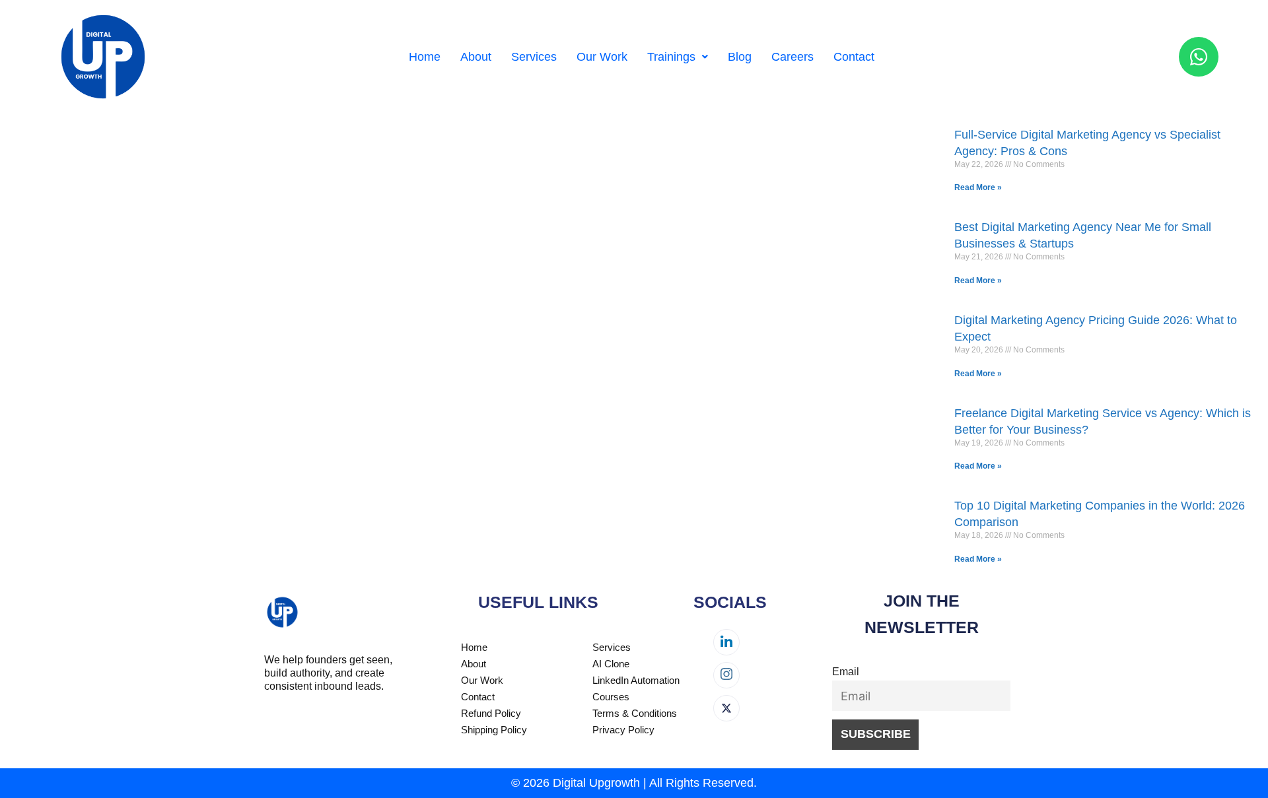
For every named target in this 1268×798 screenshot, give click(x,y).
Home (424, 56)
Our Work (602, 56)
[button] (677, 57)
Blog (740, 56)
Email (845, 671)
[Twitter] (726, 708)
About (475, 56)
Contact (853, 56)
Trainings (671, 56)
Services (534, 56)
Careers (792, 56)
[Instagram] (726, 675)
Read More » (978, 187)
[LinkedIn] (726, 642)
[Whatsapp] (1198, 57)
